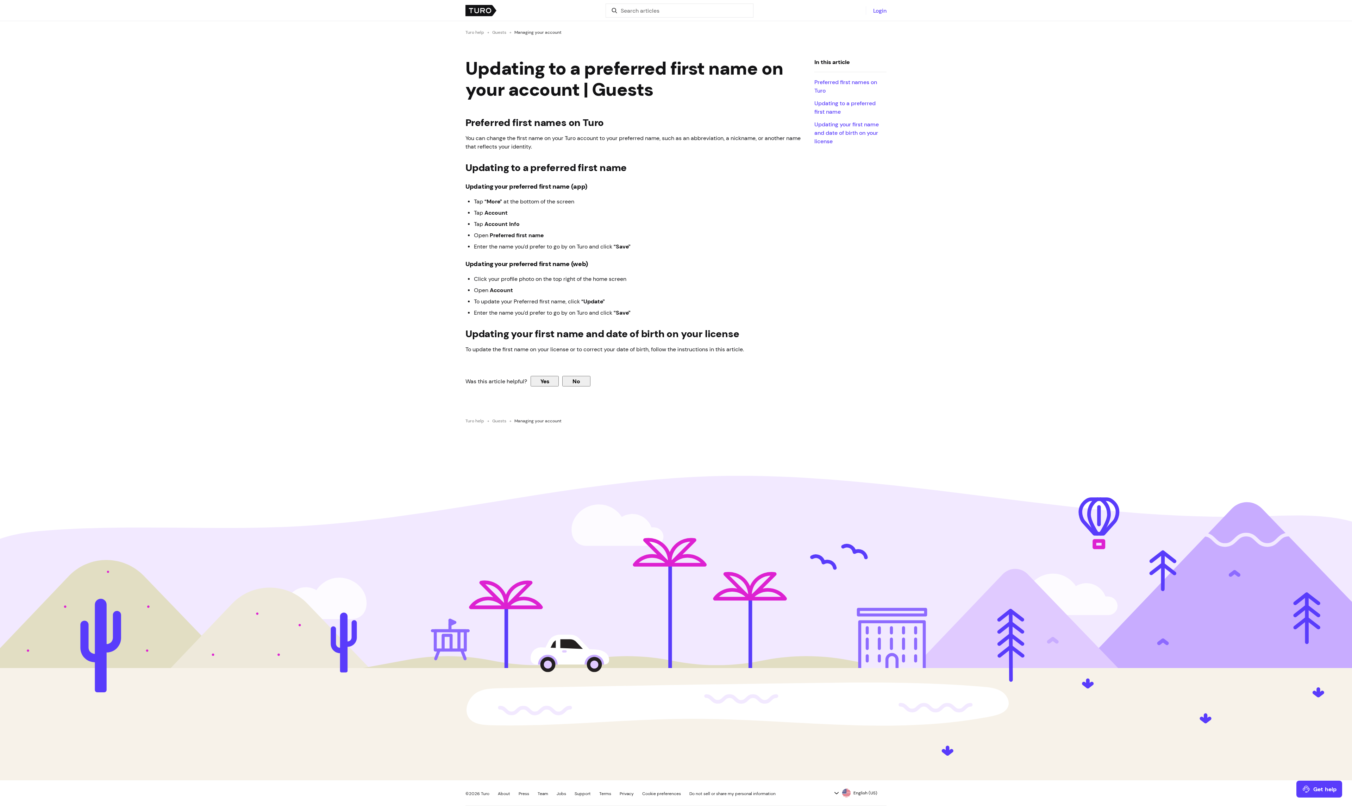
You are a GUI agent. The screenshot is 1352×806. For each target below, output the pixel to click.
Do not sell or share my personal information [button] (732, 793)
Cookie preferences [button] (661, 793)
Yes (544, 381)
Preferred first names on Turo (845, 86)
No (576, 381)
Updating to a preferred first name (845, 107)
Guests (499, 32)
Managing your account (538, 32)
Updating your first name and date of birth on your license (846, 132)
